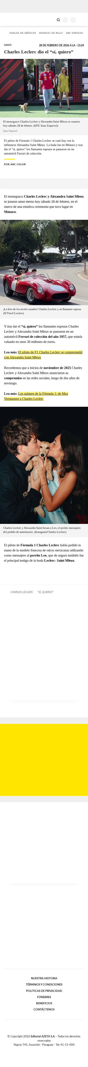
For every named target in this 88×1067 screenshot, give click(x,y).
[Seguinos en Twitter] (42, 1050)
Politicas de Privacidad (44, 991)
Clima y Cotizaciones (51, 19)
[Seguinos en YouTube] (46, 1050)
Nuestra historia (44, 978)
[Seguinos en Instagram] (51, 1050)
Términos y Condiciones (44, 984)
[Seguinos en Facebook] (38, 1050)
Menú (82, 19)
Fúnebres (44, 997)
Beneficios (44, 1003)
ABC (11, 19)
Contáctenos (44, 1009)
